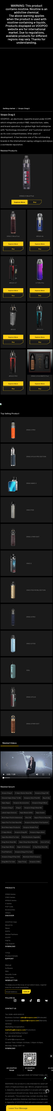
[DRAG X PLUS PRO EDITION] (49, 446)
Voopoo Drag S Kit (41, 793)
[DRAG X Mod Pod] (51, 157)
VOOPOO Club (11, 922)
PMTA (7, 940)
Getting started (9, 108)
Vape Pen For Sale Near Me (11, 822)
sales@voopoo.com (28, 1017)
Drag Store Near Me (9, 842)
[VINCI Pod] (49, 500)
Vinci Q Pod (45, 842)
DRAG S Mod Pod (13, 236)
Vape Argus (6, 803)
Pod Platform (7, 852)
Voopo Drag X (7, 793)
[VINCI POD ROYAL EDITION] (49, 580)
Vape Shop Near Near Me (28, 842)
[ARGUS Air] (51, 213)
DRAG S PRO (30, 430)
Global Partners (11, 934)
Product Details (11, 956)
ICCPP (8, 937)
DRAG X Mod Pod (26, 196)
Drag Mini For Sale (8, 861)
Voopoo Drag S (7, 808)
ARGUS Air (39, 236)
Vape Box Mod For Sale (10, 837)
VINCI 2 (29, 563)
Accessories (10, 910)
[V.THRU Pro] (51, 259)
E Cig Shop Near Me (40, 847)
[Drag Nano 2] (49, 473)
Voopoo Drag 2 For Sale (23, 852)
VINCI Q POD (31, 643)
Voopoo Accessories (21, 803)
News (7, 928)
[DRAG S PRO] (49, 420)
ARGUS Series (10, 900)
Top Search (10, 943)
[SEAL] (49, 660)
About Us (9, 925)
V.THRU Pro (40, 283)
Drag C (18, 808)
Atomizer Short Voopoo (31, 857)
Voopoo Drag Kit (21, 832)
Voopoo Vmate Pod (30, 827)
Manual (8, 965)
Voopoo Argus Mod (37, 832)
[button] (7, 764)
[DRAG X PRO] (49, 607)
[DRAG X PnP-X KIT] (49, 714)
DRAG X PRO (30, 617)
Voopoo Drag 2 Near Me (33, 808)
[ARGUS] (24, 306)
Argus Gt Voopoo (23, 847)
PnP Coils (9, 906)
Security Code (10, 974)
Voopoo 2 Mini (35, 861)
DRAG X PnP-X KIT (32, 723)
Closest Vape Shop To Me (11, 798)
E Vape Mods (6, 832)
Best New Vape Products (11, 827)
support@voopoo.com (29, 1020)
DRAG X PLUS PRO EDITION (36, 456)
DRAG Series (10, 894)
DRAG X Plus (31, 697)
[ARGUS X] (51, 306)
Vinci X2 (28, 817)
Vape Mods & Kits (26, 812)
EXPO (7, 931)
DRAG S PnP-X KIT (32, 536)
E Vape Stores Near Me (23, 793)
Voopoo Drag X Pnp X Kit (11, 857)
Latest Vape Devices (9, 812)
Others (8, 913)
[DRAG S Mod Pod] (24, 213)
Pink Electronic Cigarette (31, 837)
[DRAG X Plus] (49, 687)
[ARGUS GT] (24, 259)
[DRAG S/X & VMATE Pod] (51, 353)
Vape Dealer (40, 812)
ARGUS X (40, 329)
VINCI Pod (30, 510)
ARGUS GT (13, 283)
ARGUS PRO (13, 376)
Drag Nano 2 (31, 483)
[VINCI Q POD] (49, 633)
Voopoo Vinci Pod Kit (32, 798)
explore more (19, 202)
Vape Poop (22, 861)
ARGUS (13, 329)
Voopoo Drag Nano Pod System (36, 822)
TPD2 (7, 953)
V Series (8, 903)
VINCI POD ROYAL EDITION (36, 590)
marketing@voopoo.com (15, 1030)
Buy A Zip (46, 798)
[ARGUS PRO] (24, 353)
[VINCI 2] (49, 553)
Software (9, 968)
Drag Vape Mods (8, 847)
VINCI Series (10, 897)
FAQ (6, 971)
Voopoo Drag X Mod (39, 803)
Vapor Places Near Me (42, 817)
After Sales (9, 977)
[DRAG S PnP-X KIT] (49, 527)
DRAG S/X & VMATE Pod (40, 376)
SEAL (28, 670)
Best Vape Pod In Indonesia (12, 817)
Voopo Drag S (24, 108)
